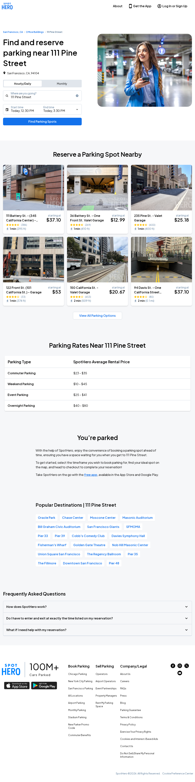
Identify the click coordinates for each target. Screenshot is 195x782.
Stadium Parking (77, 717)
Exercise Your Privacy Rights (135, 731)
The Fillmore (47, 563)
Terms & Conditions (131, 717)
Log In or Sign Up (174, 6)
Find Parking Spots (42, 121)
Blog (123, 702)
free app (90, 475)
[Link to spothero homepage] (11, 669)
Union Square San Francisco (59, 554)
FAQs (123, 688)
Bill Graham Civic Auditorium (59, 527)
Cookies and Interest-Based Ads (139, 739)
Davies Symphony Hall (128, 536)
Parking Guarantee (130, 710)
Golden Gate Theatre (89, 545)
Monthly (62, 83)
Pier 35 (133, 554)
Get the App (142, 6)
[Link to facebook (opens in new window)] (173, 667)
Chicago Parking (77, 674)
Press (123, 695)
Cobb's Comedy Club (88, 536)
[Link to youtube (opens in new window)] (179, 674)
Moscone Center (103, 518)
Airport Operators (106, 681)
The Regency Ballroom (104, 554)
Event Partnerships (106, 688)
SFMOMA (133, 527)
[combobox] (42, 95)
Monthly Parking (77, 710)
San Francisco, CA (13, 32)
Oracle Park (46, 518)
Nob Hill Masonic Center (130, 545)
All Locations (75, 695)
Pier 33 (43, 536)
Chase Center (72, 518)
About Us (125, 674)
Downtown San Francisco (82, 563)
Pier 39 (60, 536)
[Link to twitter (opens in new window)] (186, 667)
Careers (124, 681)
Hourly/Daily (22, 83)
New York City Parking (80, 681)
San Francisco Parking (80, 688)
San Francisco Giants (103, 527)
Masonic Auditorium (137, 518)
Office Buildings (35, 32)
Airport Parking (76, 702)
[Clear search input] (77, 95)
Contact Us (126, 746)
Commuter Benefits (79, 735)
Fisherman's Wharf (52, 545)
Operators (102, 674)
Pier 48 (114, 563)
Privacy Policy (128, 724)
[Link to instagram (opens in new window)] (179, 667)
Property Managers (106, 695)
